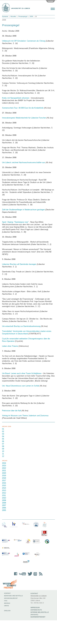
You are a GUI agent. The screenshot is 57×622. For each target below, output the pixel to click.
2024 (4, 463)
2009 (4, 500)
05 (3, 439)
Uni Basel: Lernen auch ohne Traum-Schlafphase (21, 373)
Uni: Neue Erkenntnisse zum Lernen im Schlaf (20, 386)
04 (3, 436)
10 (3, 451)
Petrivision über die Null (11, 411)
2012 (4, 493)
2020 (4, 473)
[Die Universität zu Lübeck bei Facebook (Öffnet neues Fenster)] (15, 575)
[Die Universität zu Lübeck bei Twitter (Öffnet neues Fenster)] (29, 575)
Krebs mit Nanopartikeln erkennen (15, 98)
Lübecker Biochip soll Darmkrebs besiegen (19, 264)
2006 (4, 508)
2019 (4, 475)
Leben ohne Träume (10, 346)
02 (3, 431)
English (7, 610)
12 (3, 456)
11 (3, 454)
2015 (4, 485)
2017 (4, 480)
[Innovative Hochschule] (26, 561)
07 (3, 444)
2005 (4, 510)
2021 (4, 471)
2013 (4, 490)
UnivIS (6, 605)
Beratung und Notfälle (13, 595)
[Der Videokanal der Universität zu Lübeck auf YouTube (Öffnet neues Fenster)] (21, 575)
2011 (4, 495)
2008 (31, 16)
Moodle (7, 603)
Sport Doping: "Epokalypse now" (15, 222)
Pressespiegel (22, 16)
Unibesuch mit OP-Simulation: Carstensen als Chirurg (23, 41)
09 (3, 449)
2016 (4, 483)
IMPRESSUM (35, 607)
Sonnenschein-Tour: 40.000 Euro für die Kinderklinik (23, 108)
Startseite (5, 16)
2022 (4, 468)
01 (3, 429)
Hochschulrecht (11, 598)
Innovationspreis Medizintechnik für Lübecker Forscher (24, 118)
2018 (4, 478)
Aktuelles (13, 16)
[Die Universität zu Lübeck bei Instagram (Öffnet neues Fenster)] (34, 575)
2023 (4, 466)
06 (3, 441)
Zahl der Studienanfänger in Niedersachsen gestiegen (23, 210)
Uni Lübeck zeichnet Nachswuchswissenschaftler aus (23, 162)
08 (3, 446)
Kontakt (7, 593)
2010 (4, 498)
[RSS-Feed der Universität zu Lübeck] (40, 575)
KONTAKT (34, 593)
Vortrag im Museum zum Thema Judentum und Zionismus (25, 416)
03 (3, 434)
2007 (4, 505)
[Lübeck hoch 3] (16, 554)
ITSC (5, 600)
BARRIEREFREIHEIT (38, 617)
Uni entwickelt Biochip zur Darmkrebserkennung (21, 326)
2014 (4, 488)
